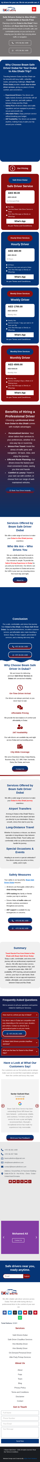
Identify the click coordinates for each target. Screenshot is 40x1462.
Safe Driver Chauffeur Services (20, 1339)
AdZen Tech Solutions (30, 1458)
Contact (20, 1401)
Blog (20, 1383)
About (20, 1370)
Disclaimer (20, 1397)
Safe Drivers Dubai (20, 1335)
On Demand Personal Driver (20, 1353)
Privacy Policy (20, 1388)
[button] (34, 9)
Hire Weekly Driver (20, 1348)
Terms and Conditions (20, 1392)
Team (20, 1379)
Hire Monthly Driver (20, 1344)
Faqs (20, 1374)
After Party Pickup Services (20, 1357)
